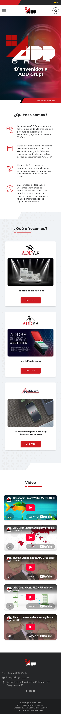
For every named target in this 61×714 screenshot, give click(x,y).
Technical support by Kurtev (30, 710)
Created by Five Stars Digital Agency (30, 708)
